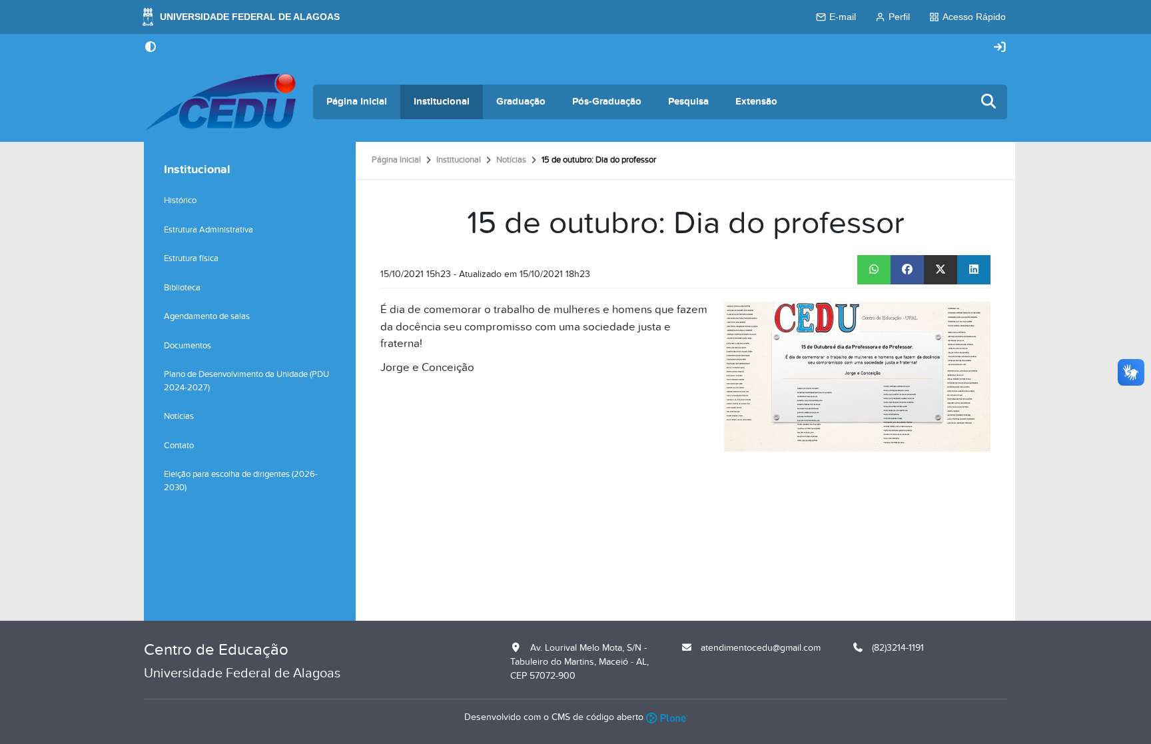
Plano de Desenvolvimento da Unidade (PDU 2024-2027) (246, 381)
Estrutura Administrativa (208, 229)
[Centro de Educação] (220, 102)
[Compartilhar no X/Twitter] (940, 269)
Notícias (511, 160)
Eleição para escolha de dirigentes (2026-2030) (241, 481)
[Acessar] (999, 48)
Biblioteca (182, 287)
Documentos (187, 345)
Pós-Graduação (606, 101)
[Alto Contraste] (150, 48)
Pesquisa (688, 101)
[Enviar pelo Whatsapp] (874, 269)
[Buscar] (989, 102)
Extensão (756, 101)
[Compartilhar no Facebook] (907, 269)
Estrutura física (191, 258)
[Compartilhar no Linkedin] (973, 269)
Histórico (180, 200)
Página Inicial (356, 101)
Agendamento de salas (207, 316)
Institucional (442, 101)
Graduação (521, 101)
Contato (179, 445)
